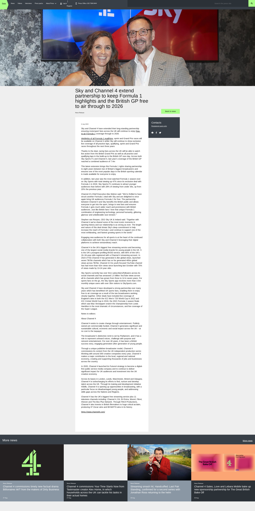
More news (248, 441)
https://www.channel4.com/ (93, 412)
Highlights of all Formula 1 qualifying (97, 138)
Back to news (170, 111)
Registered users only (159, 126)
